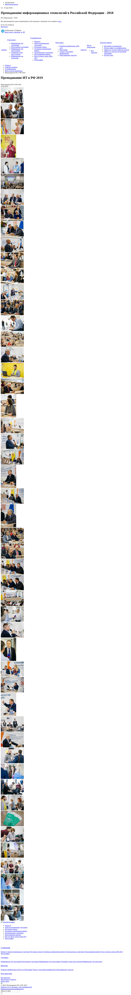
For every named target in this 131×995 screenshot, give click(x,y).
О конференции (35, 38)
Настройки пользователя (112, 46)
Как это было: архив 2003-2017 (16, 937)
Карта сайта (5, 981)
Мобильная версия (11, 4)
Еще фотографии (9, 922)
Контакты (4, 27)
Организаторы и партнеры (43, 52)
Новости (37, 41)
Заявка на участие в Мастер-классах (116, 50)
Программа (59, 42)
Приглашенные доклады (68, 55)
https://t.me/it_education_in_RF (15, 32)
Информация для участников (17, 44)
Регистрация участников (19, 47)
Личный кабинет (106, 42)
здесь (59, 21)
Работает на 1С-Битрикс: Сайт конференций (16, 987)
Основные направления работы (16, 931)
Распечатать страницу (8, 979)
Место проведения (91, 46)
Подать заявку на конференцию (115, 48)
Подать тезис (108, 55)
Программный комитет (42, 54)
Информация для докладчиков (17, 50)
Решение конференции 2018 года (12, 970)
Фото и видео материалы (13, 71)
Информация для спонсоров (17, 57)
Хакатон (83, 50)
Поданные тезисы (40, 47)
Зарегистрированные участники (16, 927)
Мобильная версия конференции (12, 989)
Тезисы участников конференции (66, 52)
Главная (4, 50)
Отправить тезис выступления (17, 53)
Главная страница (11, 67)
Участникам (11, 40)
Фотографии (38, 60)
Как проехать (94, 51)
